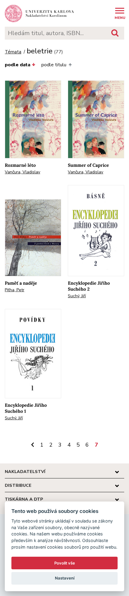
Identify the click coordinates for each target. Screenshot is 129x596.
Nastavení (64, 578)
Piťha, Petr (14, 290)
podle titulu (53, 64)
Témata (13, 52)
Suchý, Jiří (77, 296)
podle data (17, 64)
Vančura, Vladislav (22, 172)
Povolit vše (64, 563)
